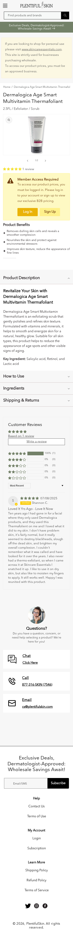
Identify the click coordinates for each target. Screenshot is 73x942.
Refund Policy (36, 880)
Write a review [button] (37, 441)
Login (36, 838)
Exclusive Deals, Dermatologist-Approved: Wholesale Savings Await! (36, 27)
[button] (5, 5)
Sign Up (50, 211)
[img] (30, 498)
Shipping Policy (36, 870)
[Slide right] (45, 160)
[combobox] (36, 15)
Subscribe (58, 783)
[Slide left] (27, 160)
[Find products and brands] (65, 15)
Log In (27, 211)
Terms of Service (37, 890)
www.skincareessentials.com (42, 49)
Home (6, 87)
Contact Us (36, 806)
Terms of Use (36, 816)
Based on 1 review (21, 436)
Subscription (36, 848)
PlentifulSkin (35, 923)
